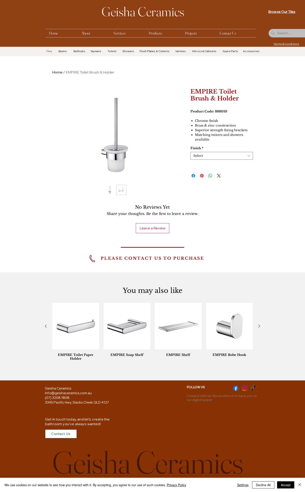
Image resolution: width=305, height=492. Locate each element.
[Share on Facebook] (193, 175)
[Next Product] (259, 326)
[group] (152, 333)
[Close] (299, 484)
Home (57, 72)
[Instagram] (244, 388)
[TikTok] (253, 388)
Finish (196, 148)
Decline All (263, 485)
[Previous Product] (45, 326)
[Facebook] (235, 388)
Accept (285, 485)
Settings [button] (243, 485)
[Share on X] (218, 175)
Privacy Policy (176, 485)
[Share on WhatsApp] (210, 175)
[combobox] (221, 156)
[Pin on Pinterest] (202, 175)
